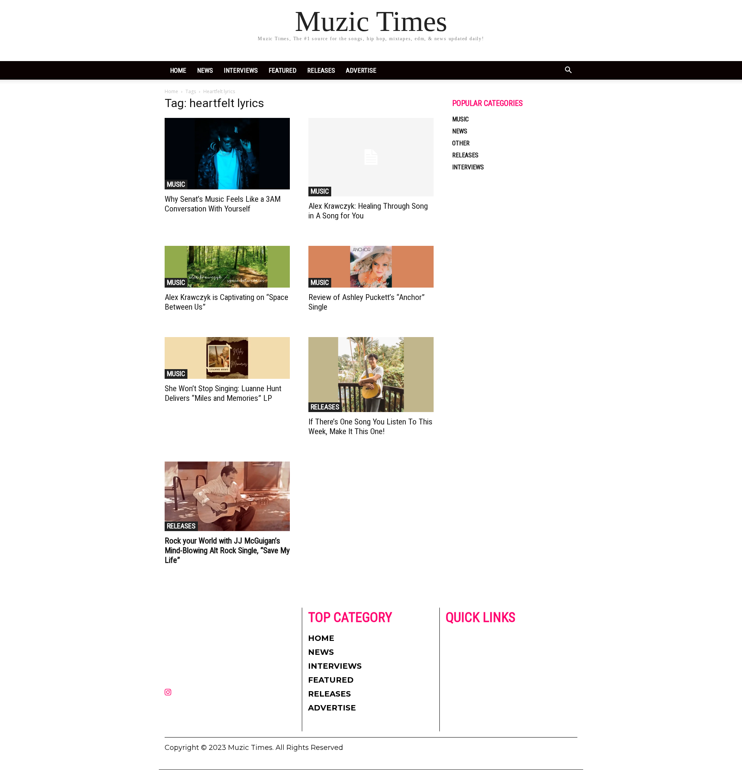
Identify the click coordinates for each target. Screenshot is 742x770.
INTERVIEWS (241, 70)
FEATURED (282, 70)
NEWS (205, 70)
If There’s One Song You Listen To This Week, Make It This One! (370, 426)
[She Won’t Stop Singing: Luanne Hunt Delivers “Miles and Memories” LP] (227, 358)
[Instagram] (168, 693)
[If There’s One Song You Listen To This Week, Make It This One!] (371, 374)
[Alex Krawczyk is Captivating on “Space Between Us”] (227, 267)
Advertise (361, 70)
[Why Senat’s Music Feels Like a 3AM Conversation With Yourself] (227, 153)
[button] (568, 71)
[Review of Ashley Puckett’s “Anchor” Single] (371, 267)
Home (178, 70)
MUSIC (176, 184)
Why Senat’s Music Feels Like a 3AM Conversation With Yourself (223, 203)
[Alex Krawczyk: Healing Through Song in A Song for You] (371, 157)
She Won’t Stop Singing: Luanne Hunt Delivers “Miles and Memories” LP (223, 393)
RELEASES (321, 70)
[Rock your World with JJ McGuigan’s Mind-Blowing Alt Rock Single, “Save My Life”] (227, 496)
